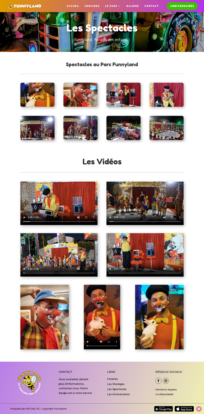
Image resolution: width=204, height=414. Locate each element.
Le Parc (111, 6)
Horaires (92, 6)
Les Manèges (115, 384)
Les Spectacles (117, 389)
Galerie (132, 6)
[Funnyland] (37, 105)
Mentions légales (166, 389)
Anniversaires (182, 6)
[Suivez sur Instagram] (166, 381)
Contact (151, 6)
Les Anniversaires (118, 394)
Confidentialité (164, 394)
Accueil (72, 6)
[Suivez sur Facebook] (158, 381)
